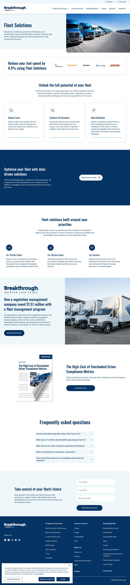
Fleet (76, 541)
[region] (37, 573)
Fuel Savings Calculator (111, 549)
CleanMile (49, 558)
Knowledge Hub (109, 524)
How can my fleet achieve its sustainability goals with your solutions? (60, 459)
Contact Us (122, 8)
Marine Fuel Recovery (53, 532)
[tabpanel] (65, 447)
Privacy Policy (38, 574)
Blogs (105, 541)
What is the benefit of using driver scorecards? (55, 452)
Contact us (107, 571)
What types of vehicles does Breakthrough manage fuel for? (61, 440)
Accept (63, 579)
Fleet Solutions (51, 549)
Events (104, 8)
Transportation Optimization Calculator (113, 555)
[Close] (69, 565)
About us (78, 547)
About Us (112, 8)
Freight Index (107, 532)
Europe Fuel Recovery (53, 537)
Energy (76, 528)
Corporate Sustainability (82, 560)
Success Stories (77, 8)
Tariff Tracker (108, 564)
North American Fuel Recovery (56, 528)
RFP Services (50, 545)
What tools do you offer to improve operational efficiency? (60, 446)
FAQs (76, 565)
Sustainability (79, 537)
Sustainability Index (110, 537)
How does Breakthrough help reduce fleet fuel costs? (58, 434)
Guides (105, 545)
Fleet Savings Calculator (111, 560)
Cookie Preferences (13, 579)
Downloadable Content (111, 528)
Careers (77, 556)
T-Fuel (48, 554)
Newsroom (78, 552)
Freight (76, 532)
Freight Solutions (51, 541)
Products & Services (54, 524)
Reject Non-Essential (47, 579)
